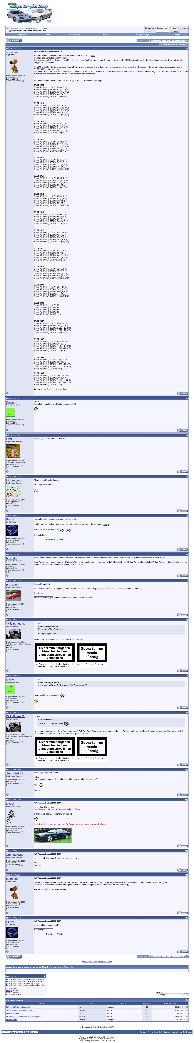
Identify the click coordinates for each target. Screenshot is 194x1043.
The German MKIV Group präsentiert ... (20, 1010)
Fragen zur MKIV (12, 1013)
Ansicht (182, 45)
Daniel (10, 402)
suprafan (12, 52)
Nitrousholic (14, 480)
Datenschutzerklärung (173, 1032)
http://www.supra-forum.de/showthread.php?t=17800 (57, 809)
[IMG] (8, 992)
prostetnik (12, 584)
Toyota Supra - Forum (17, 28)
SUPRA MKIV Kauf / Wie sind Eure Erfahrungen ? (24, 1016)
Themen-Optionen (167, 45)
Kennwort (148, 31)
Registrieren (22, 35)
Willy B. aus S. (15, 623)
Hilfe (48, 35)
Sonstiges (44, 28)
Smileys (9, 991)
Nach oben (187, 1032)
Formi (10, 519)
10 (171, 41)
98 (22, 570)
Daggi (10, 803)
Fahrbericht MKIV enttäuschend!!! (18, 1007)
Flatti (9, 439)
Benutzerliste (74, 35)
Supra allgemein (33, 28)
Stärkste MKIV (11, 1020)
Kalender (106, 35)
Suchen (177, 35)
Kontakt (143, 1032)
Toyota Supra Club (155, 1032)
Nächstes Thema (104, 962)
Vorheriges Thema (90, 962)
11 (174, 41)
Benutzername (150, 28)
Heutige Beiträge (142, 35)
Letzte (182, 41)
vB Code (9, 989)
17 (22, 544)
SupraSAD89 (14, 773)
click (93, 55)
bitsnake (11, 558)
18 (22, 81)
